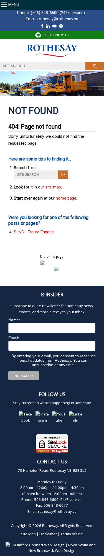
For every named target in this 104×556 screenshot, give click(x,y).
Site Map (28, 533)
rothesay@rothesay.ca (57, 18)
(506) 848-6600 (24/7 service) (58, 12)
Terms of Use (71, 533)
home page (66, 198)
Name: (14, 320)
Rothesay (50, 525)
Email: (13, 338)
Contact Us (52, 461)
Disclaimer (48, 533)
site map (53, 187)
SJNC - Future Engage (34, 231)
